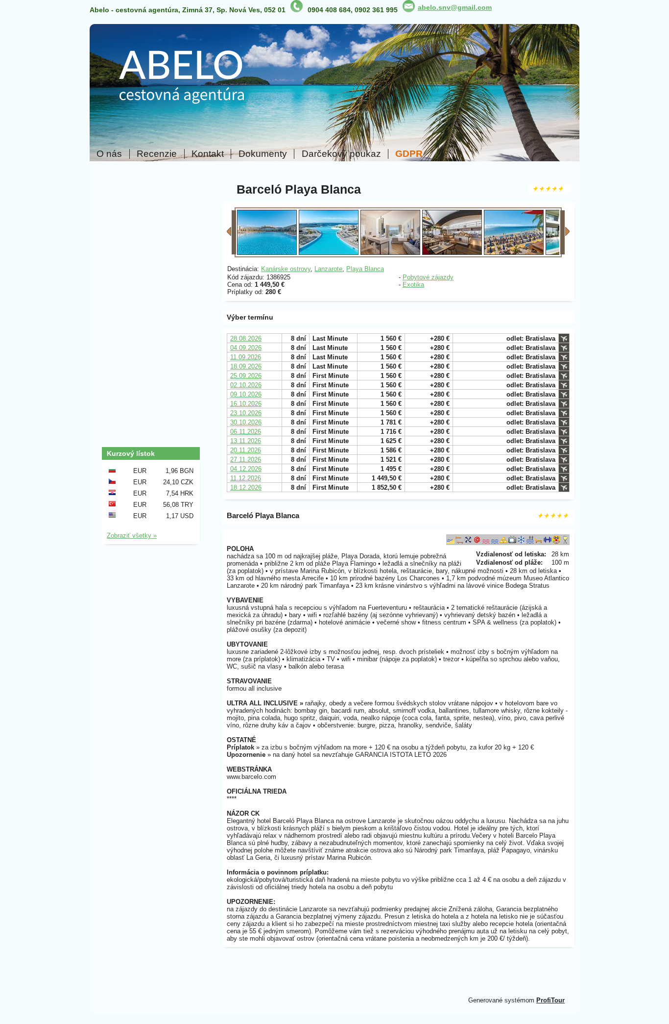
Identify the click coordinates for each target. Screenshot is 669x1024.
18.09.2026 (246, 366)
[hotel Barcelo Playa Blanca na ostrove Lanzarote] (267, 252)
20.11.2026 (245, 450)
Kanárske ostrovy (286, 269)
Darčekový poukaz (341, 154)
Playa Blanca (365, 269)
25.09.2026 (246, 375)
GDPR (409, 154)
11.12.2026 (245, 478)
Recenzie (157, 154)
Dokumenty (263, 154)
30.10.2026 (246, 422)
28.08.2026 (246, 338)
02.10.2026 (246, 385)
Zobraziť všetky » (132, 535)
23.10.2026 (246, 413)
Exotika (413, 284)
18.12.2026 (246, 487)
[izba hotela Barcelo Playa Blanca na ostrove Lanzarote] (390, 252)
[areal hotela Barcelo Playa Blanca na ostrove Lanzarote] (328, 252)
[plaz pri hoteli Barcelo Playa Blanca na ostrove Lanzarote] (514, 252)
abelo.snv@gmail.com (455, 7)
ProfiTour (550, 1000)
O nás (109, 154)
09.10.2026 (246, 394)
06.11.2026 (245, 431)
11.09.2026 (245, 357)
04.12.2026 (246, 469)
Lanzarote (328, 269)
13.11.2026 (245, 441)
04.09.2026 (246, 347)
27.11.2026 (245, 459)
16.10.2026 (246, 403)
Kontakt (207, 154)
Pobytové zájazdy (428, 277)
